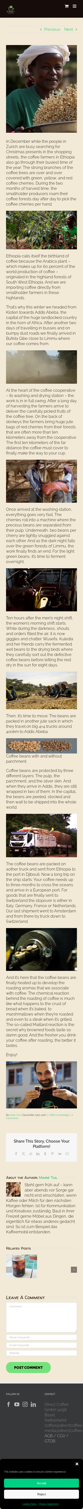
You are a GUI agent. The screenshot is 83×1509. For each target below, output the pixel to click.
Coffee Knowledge (58, 1115)
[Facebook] (8, 1404)
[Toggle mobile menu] (75, 6)
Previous (52, 29)
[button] (77, 1464)
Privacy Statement (49, 1504)
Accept (41, 1483)
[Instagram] (25, 1404)
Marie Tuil (14, 1115)
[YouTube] (16, 1404)
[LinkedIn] (33, 1404)
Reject (41, 1494)
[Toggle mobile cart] (67, 6)
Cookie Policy (29, 1504)
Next (68, 29)
